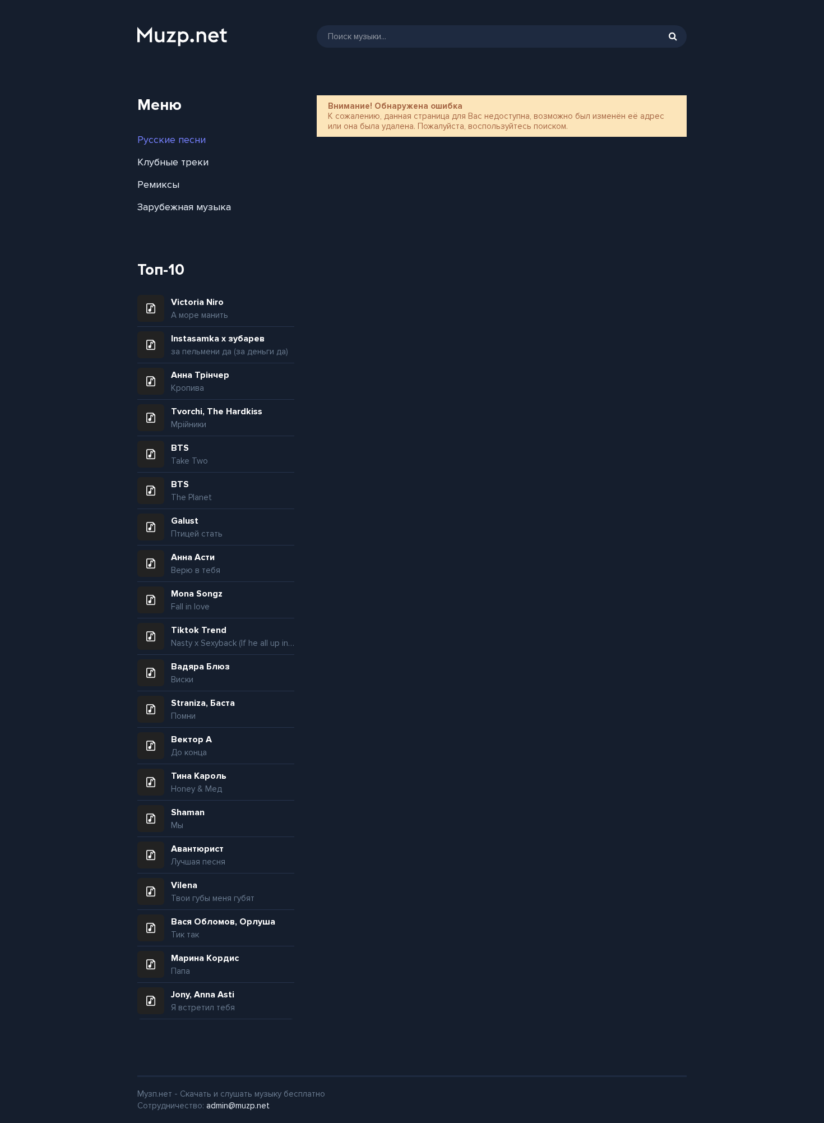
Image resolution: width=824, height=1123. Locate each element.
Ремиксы (158, 184)
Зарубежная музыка (184, 207)
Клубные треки (173, 162)
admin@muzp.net (238, 1106)
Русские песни (171, 139)
